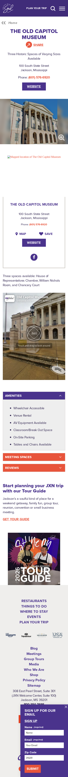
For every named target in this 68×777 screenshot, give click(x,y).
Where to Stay (34, 611)
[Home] (8, 8)
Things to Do (34, 606)
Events (34, 616)
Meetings (34, 653)
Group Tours (34, 659)
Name (28, 727)
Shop (34, 674)
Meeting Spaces (18, 457)
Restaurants (34, 601)
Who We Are (34, 669)
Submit (33, 768)
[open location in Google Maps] (34, 156)
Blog (34, 648)
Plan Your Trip (36, 8)
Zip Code (30, 752)
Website (34, 86)
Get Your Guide (16, 519)
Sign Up (31, 721)
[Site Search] (53, 8)
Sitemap (34, 685)
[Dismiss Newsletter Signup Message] (66, 707)
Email (28, 739)
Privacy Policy (34, 680)
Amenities (13, 395)
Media (34, 664)
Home (12, 23)
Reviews (12, 467)
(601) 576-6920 (39, 77)
